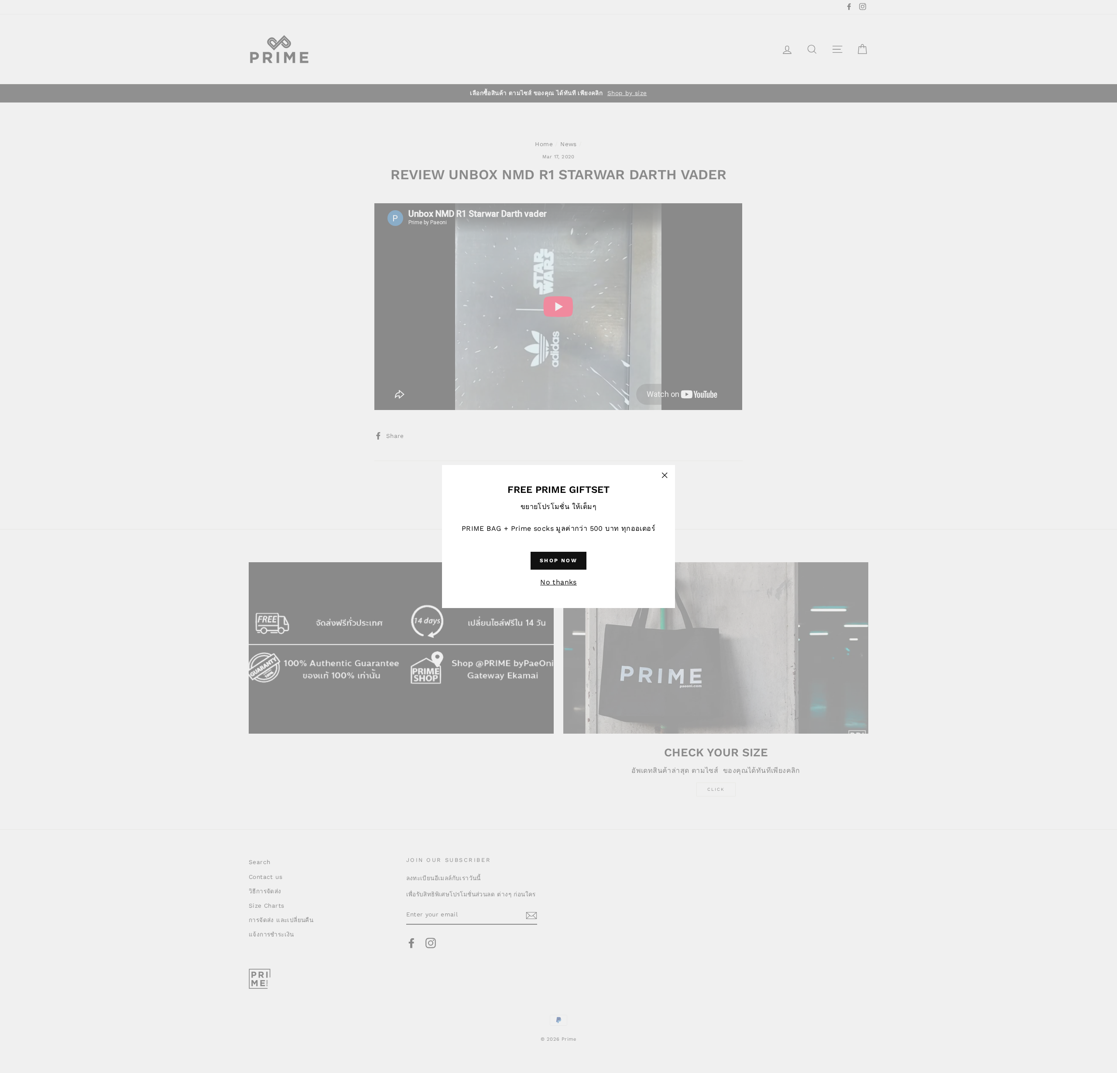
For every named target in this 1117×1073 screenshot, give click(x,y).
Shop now (558, 560)
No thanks (558, 582)
